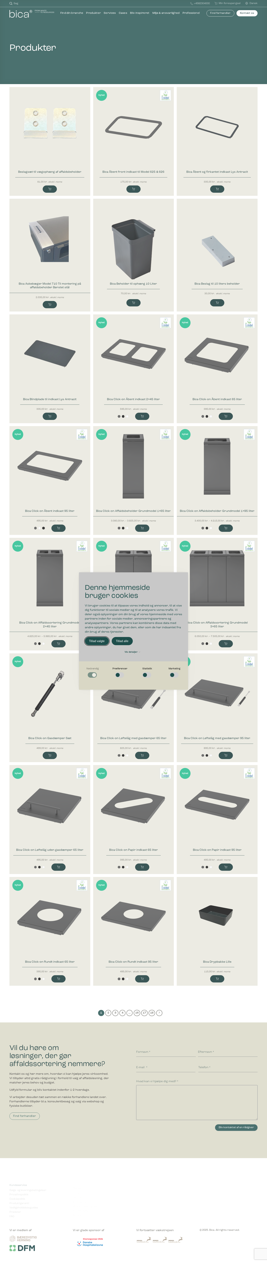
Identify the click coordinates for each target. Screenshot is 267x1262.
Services (110, 13)
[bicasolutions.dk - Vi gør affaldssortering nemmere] (33, 14)
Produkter (93, 13)
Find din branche (71, 13)
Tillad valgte (97, 641)
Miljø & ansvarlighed (166, 13)
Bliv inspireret (139, 13)
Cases (123, 13)
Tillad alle (122, 641)
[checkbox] (92, 673)
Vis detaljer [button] (131, 652)
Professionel (191, 13)
